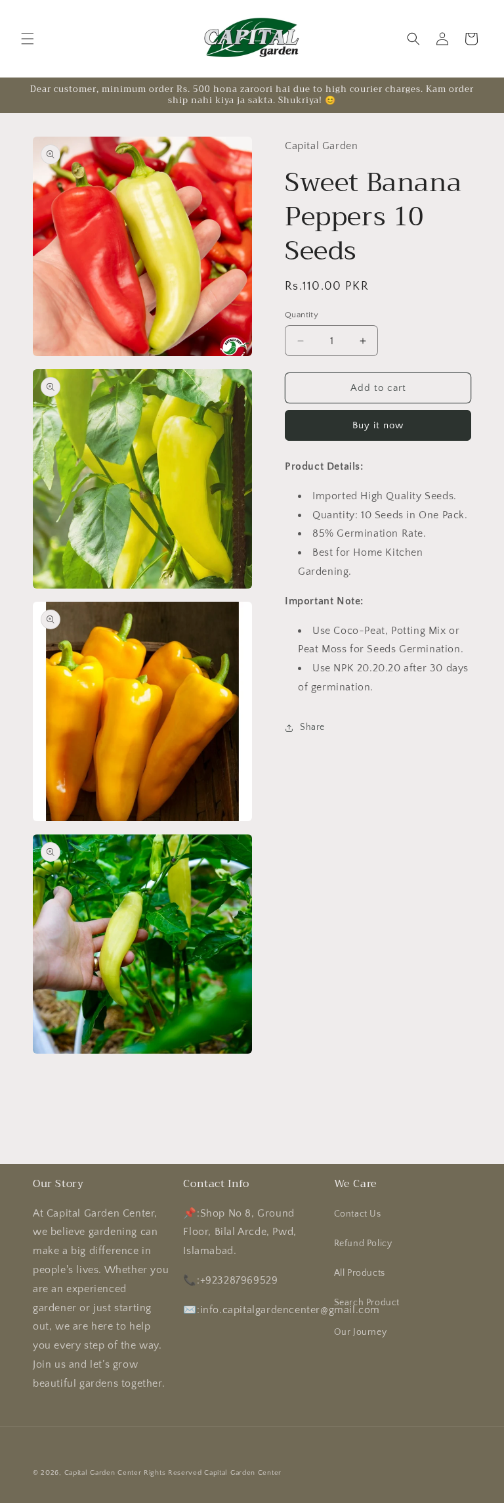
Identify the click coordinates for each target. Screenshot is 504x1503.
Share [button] (312, 727)
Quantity (301, 314)
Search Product (367, 1302)
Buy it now (378, 425)
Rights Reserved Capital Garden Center (213, 1473)
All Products (359, 1273)
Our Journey (360, 1332)
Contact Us (357, 1214)
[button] (27, 38)
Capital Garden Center (103, 1473)
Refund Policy (363, 1243)
